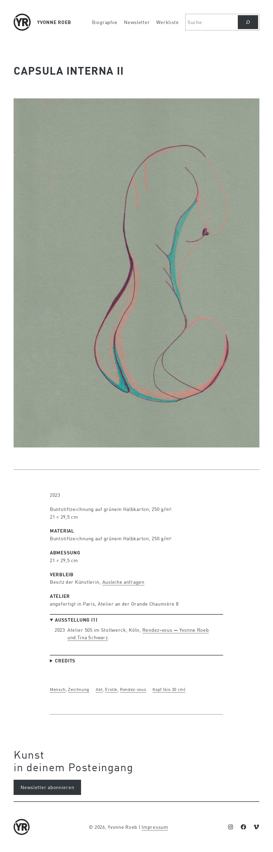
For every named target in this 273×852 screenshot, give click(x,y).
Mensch (58, 689)
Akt (99, 689)
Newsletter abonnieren (47, 787)
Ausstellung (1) (76, 620)
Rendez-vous (133, 689)
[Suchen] (248, 22)
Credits (65, 660)
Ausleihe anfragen (123, 582)
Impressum (155, 827)
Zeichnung (78, 689)
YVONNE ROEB (54, 22)
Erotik (111, 689)
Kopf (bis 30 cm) (168, 689)
